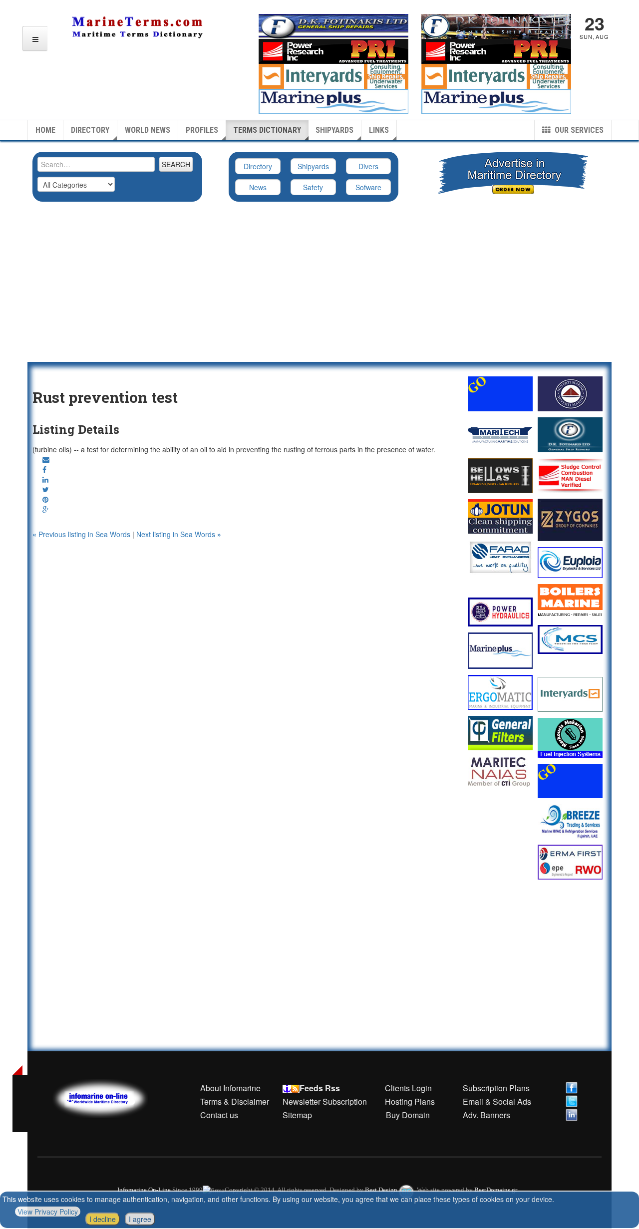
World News (147, 130)
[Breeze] (570, 821)
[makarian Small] (570, 738)
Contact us (219, 1115)
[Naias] (500, 772)
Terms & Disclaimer (234, 1101)
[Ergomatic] (500, 692)
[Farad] (500, 557)
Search (176, 164)
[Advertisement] (319, 287)
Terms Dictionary (267, 130)
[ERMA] (570, 862)
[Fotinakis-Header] (333, 25)
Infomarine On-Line (144, 1190)
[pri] (570, 475)
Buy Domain (408, 1115)
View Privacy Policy (47, 1212)
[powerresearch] (496, 50)
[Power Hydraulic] (500, 612)
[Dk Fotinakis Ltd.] (570, 434)
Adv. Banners (485, 1115)
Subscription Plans (496, 1088)
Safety (313, 187)
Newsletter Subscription (325, 1101)
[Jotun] (500, 516)
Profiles (202, 130)
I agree (140, 1219)
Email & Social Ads (497, 1101)
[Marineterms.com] (110, 1097)
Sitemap (297, 1115)
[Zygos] (570, 520)
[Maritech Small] (500, 434)
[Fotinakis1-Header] (496, 25)
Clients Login (408, 1088)
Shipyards (334, 130)
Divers (368, 166)
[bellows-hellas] (500, 475)
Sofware (368, 187)
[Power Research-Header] (333, 50)
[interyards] (496, 75)
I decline (102, 1219)
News (258, 187)
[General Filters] (500, 733)
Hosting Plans (410, 1101)
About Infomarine (230, 1088)
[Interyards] (570, 694)
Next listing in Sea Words (178, 534)
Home (45, 130)
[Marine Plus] (496, 100)
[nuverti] (570, 393)
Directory (90, 130)
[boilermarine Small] (570, 601)
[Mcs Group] (570, 639)
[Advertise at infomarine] (500, 393)
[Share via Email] (45, 459)
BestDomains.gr (495, 1190)
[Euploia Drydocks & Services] (570, 562)
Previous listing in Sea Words (82, 534)
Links (379, 130)
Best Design (382, 1190)
